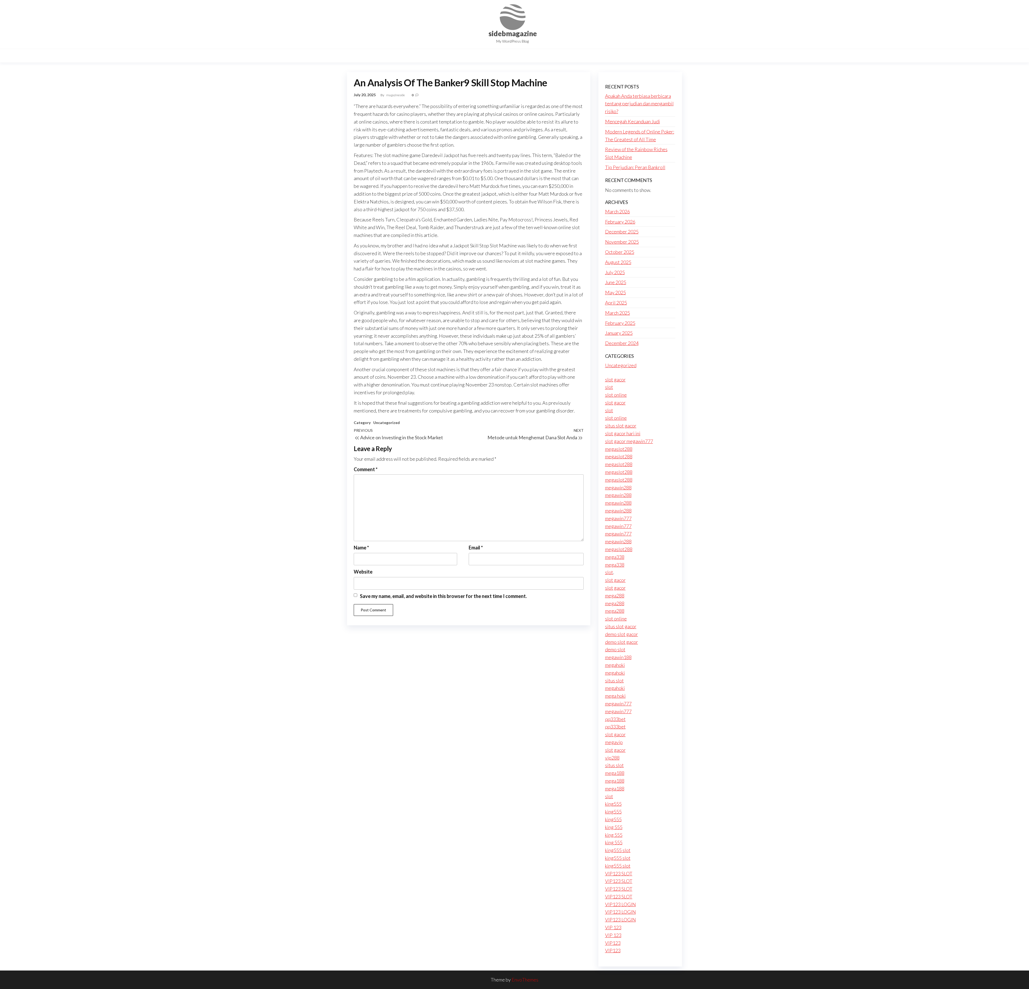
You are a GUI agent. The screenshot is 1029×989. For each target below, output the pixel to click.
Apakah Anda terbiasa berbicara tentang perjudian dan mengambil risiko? (639, 103)
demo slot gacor (621, 634)
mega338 (614, 557)
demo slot (615, 649)
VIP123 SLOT (618, 873)
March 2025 (617, 313)
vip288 (612, 758)
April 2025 (616, 303)
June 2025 (615, 282)
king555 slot (618, 850)
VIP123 (613, 943)
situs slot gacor (620, 426)
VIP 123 (613, 927)
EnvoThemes (525, 980)
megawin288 (618, 487)
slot (609, 387)
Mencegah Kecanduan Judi (632, 121)
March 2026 (617, 211)
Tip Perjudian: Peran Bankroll (635, 167)
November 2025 (622, 242)
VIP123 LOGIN (620, 904)
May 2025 (615, 292)
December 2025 (622, 232)
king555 (613, 804)
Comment (366, 469)
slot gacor (615, 379)
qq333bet (615, 719)
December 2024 (622, 343)
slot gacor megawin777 (629, 441)
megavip (614, 742)
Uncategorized (386, 422)
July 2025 (615, 272)
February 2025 (620, 323)
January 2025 (619, 333)
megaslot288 (618, 449)
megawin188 (618, 657)
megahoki (615, 665)
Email (476, 548)
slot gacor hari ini (622, 433)
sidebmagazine (513, 33)
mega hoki (615, 696)
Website (363, 572)
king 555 (613, 827)
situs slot (614, 680)
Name (361, 548)
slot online (616, 395)
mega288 (614, 595)
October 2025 (619, 252)
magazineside (395, 95)
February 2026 (620, 222)
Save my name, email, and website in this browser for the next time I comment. (443, 596)
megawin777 (618, 518)
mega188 (614, 773)
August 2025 (618, 262)
